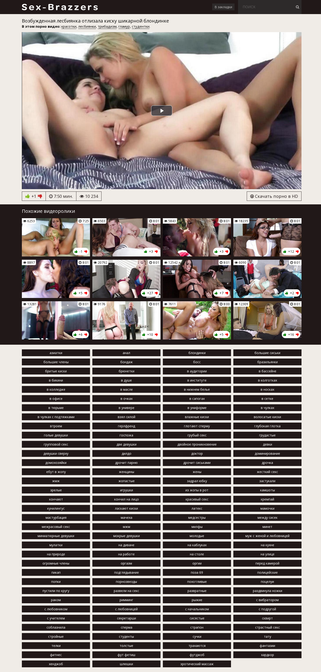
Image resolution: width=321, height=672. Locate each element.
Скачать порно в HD (276, 196)
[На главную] (60, 7)
